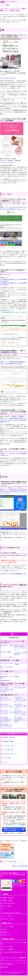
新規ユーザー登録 (6, 906)
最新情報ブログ (5, 932)
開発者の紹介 (4, 967)
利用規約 (16, 676)
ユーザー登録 (4, 674)
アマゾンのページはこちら (7, 78)
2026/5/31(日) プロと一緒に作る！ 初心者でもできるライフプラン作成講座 (7, 689)
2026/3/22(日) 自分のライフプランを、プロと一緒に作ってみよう (7, 706)
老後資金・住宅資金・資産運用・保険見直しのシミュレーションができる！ (20, 647)
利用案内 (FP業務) (8, 741)
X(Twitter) (4, 929)
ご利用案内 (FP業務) (7, 900)
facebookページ (6, 935)
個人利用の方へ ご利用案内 (7, 646)
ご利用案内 (7, 5)
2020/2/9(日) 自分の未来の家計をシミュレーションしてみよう (7, 725)
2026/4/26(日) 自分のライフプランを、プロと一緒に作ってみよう (7, 699)
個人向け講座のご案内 (19, 687)
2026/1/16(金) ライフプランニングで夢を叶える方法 (7, 712)
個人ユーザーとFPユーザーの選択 (20, 663)
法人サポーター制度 (6, 946)
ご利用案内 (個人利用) (7, 897)
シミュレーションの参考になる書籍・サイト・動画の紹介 (20, 653)
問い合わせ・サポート (9, 753)
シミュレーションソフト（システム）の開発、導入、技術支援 (13, 963)
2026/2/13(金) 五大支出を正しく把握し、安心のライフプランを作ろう (20, 706)
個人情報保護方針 (5, 680)
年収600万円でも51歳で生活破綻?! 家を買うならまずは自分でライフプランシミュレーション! (13, 491)
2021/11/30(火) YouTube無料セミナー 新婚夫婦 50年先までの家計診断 (20, 719)
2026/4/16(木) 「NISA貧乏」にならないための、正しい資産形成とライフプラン (20, 699)
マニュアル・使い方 (9, 745)
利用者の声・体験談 (6, 652)
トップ (1, 5)
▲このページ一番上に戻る (20, 865)
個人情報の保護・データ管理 (7, 677)
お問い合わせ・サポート (8, 919)
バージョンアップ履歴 (6, 657)
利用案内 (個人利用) (9, 737)
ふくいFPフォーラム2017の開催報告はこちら (13, 573)
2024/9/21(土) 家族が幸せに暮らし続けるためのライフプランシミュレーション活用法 (20, 712)
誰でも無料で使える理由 (7, 663)
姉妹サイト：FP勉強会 (7, 949)
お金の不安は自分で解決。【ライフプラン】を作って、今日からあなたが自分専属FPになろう (13, 419)
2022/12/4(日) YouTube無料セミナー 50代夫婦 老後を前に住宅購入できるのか (6, 719)
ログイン (16, 674)
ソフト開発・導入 (8, 749)
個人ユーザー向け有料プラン (7, 667)
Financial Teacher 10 (11, 1)
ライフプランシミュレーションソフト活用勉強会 (13, 943)
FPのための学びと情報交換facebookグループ (13, 952)
